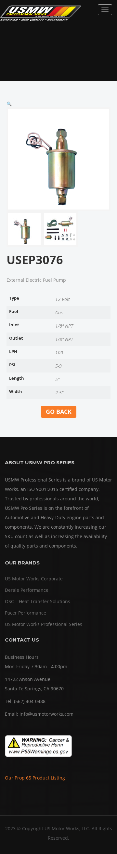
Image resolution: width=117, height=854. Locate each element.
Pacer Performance (25, 613)
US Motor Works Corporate (34, 579)
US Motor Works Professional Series (43, 624)
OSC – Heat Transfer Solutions (37, 601)
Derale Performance (26, 590)
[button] (9, 104)
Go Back (59, 411)
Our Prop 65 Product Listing (35, 778)
